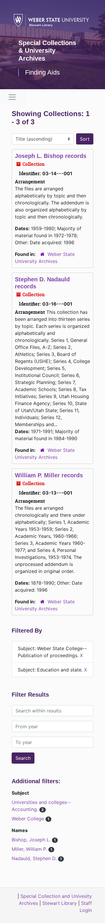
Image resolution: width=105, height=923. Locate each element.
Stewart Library (59, 903)
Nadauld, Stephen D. (35, 858)
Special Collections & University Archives (47, 50)
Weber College (29, 819)
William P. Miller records (49, 475)
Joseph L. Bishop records (50, 156)
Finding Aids (42, 72)
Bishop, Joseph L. (32, 840)
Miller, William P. (30, 849)
